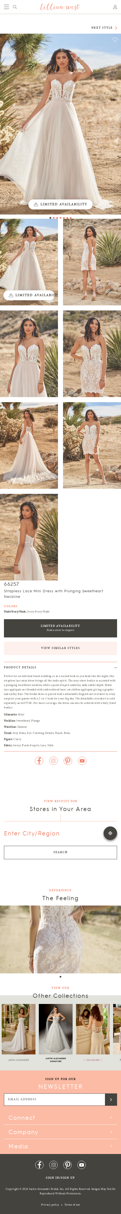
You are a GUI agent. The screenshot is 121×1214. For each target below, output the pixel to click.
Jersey (17, 745)
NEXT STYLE (102, 28)
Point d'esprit (30, 745)
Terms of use (72, 1205)
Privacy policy (50, 1205)
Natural (22, 727)
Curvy (18, 739)
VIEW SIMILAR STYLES (60, 648)
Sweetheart (23, 721)
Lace (43, 745)
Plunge (35, 721)
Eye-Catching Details (40, 733)
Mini (21, 714)
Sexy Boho (19, 733)
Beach (58, 733)
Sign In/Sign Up (60, 1178)
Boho (67, 733)
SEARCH (60, 852)
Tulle (50, 745)
